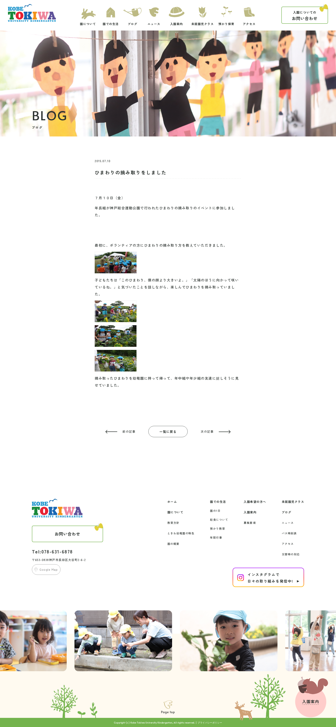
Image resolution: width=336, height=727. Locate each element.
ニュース (288, 523)
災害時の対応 (291, 554)
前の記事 (128, 431)
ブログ (286, 512)
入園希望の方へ (255, 502)
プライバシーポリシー (210, 722)
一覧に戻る (168, 431)
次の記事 (207, 431)
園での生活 (218, 502)
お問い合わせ (305, 15)
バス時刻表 (289, 533)
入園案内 (250, 512)
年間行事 (216, 537)
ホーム (172, 502)
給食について (219, 520)
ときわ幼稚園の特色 (181, 533)
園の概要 (173, 544)
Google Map (48, 569)
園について (175, 512)
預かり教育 (217, 528)
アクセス (288, 544)
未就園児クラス (293, 502)
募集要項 (250, 523)
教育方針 (173, 523)
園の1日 (215, 511)
